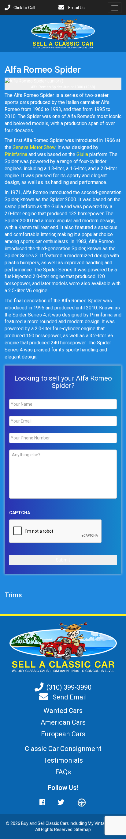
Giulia (82, 154)
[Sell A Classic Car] (63, 647)
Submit (63, 559)
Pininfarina (16, 154)
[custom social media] (78, 802)
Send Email (69, 697)
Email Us (76, 7)
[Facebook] (45, 802)
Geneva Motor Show (34, 147)
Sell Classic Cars (53, 823)
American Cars (63, 722)
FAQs (63, 772)
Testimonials (63, 760)
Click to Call (24, 7)
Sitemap (82, 829)
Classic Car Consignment (63, 749)
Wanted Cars (63, 710)
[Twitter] (60, 802)
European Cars (63, 734)
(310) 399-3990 (68, 687)
